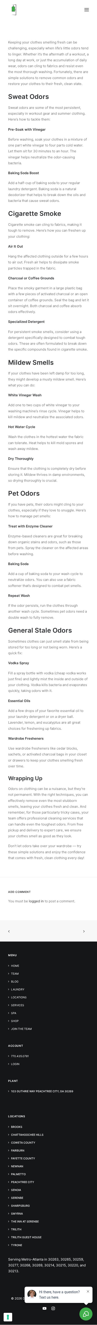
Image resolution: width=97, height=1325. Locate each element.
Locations (19, 997)
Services (17, 1005)
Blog (14, 981)
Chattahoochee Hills (27, 1134)
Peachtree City (22, 1182)
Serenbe (17, 1198)
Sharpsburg (20, 1205)
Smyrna (17, 1213)
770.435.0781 (20, 1056)
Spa (13, 1013)
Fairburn (17, 1150)
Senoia (16, 1190)
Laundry (17, 989)
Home (15, 965)
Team (15, 973)
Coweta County (23, 1142)
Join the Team (21, 1029)
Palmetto (18, 1174)
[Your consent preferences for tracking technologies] (8, 1317)
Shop (15, 1021)
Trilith (16, 1229)
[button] (86, 9)
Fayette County (23, 1158)
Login (15, 1064)
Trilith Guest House (26, 1237)
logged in (36, 901)
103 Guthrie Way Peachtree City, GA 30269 (42, 1091)
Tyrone (16, 1245)
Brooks (16, 1127)
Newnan (17, 1166)
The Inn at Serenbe (25, 1221)
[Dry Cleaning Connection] (13, 9)
